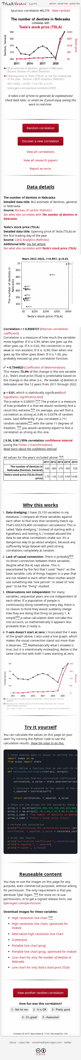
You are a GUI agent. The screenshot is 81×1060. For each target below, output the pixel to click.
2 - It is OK (40, 1009)
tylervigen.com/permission (22, 903)
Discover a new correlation (40, 141)
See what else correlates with (40, 248)
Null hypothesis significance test (35, 395)
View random (61, 10)
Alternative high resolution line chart (37, 934)
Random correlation (40, 128)
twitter (68, 1042)
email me (63, 3)
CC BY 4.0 (40, 1054)
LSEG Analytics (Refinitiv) (32, 240)
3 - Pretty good (61, 1009)
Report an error (40, 169)
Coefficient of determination (44, 367)
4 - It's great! (29, 1017)
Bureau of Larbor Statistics (33, 210)
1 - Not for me (19, 1009)
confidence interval (58, 440)
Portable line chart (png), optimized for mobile (44, 952)
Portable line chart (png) (29, 945)
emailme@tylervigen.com (47, 1042)
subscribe (74, 3)
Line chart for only (41, 967)
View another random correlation (40, 993)
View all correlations (41, 152)
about (52, 3)
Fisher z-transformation (34, 445)
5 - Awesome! (51, 1017)
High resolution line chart (30, 918)
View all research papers (40, 160)
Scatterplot (19, 940)
